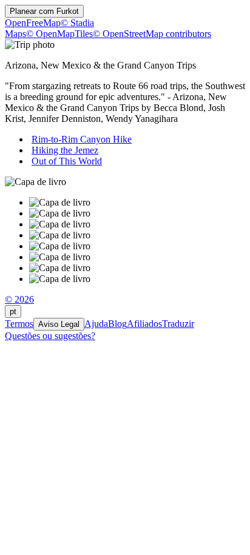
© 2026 (19, 299)
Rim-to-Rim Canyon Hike (82, 139)
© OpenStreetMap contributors (152, 34)
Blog (117, 323)
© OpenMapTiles (59, 34)
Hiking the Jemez (65, 150)
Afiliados (144, 323)
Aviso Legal (58, 324)
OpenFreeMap (33, 23)
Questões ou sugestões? (50, 336)
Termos (19, 323)
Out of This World (67, 161)
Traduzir (178, 323)
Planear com (44, 11)
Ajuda (96, 323)
